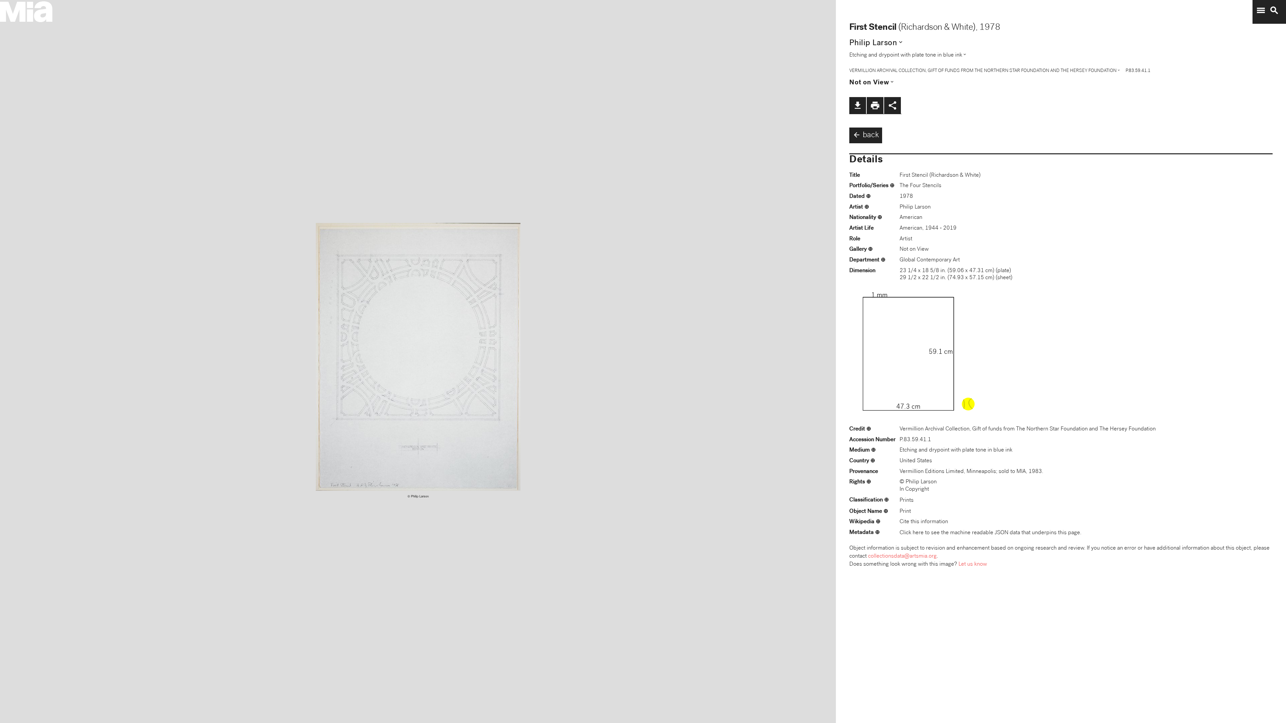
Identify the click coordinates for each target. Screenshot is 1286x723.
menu (1261, 10)
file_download (858, 105)
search (1274, 10)
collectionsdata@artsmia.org (902, 556)
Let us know (972, 564)
